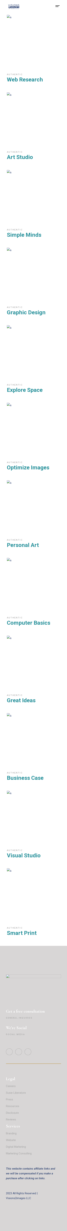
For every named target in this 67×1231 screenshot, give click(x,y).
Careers (11, 1086)
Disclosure (12, 1112)
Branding (11, 1133)
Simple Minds (24, 235)
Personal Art (23, 545)
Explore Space (25, 390)
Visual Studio (24, 855)
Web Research (25, 79)
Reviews (11, 1119)
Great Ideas (21, 700)
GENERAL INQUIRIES (19, 1018)
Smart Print (22, 933)
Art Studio (20, 157)
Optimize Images (28, 467)
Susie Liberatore (16, 1092)
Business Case (25, 778)
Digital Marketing (16, 1146)
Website (11, 1140)
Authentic (15, 74)
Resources (12, 1106)
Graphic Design (26, 312)
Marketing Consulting (19, 1153)
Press (9, 1099)
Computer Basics (28, 622)
